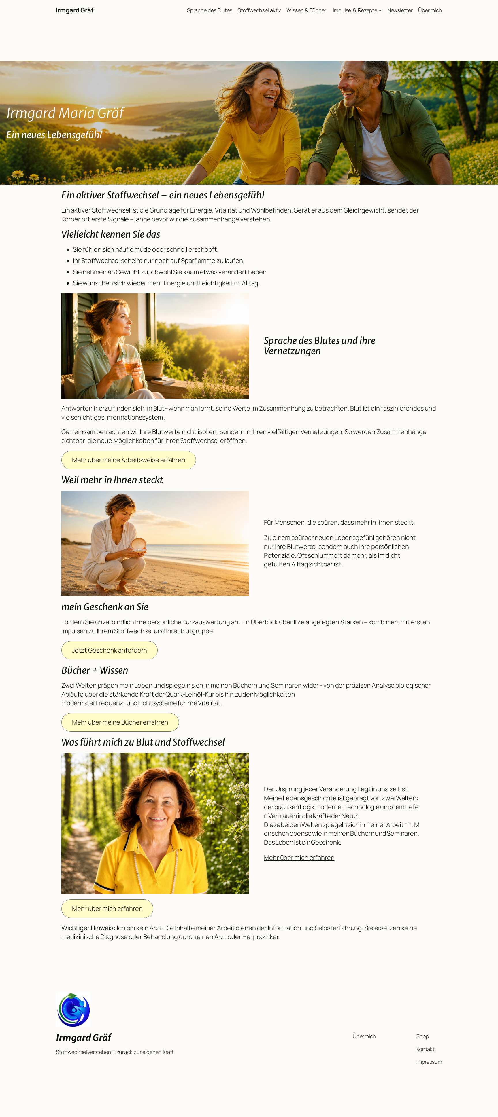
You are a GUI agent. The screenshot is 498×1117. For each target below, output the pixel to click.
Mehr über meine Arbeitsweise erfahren (128, 460)
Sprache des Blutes (303, 340)
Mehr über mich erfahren (299, 857)
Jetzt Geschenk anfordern (109, 650)
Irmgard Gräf (74, 10)
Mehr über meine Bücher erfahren (120, 722)
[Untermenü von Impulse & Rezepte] (380, 10)
